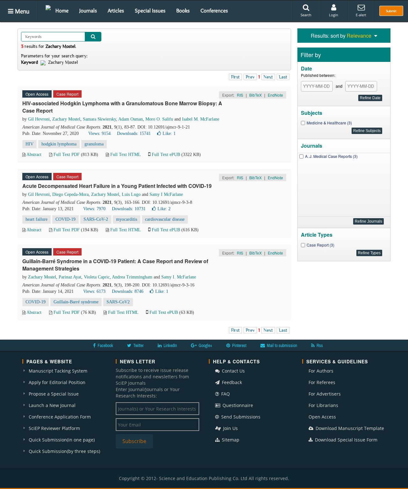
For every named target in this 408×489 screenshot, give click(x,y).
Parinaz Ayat (70, 277)
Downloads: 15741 (134, 133)
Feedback (231, 382)
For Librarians (323, 405)
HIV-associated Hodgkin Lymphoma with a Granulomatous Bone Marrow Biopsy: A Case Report (122, 107)
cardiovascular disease (165, 219)
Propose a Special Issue (54, 394)
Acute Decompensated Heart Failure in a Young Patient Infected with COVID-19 (117, 185)
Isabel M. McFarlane (200, 119)
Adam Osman (130, 119)
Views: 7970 (94, 208)
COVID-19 (65, 219)
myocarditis (126, 219)
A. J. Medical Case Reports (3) (331, 156)
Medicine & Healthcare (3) (329, 122)
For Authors (321, 371)
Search (306, 14)
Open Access (322, 417)
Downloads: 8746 (127, 291)
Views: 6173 (94, 291)
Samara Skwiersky (99, 119)
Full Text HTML (125, 154)
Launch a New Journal (52, 405)
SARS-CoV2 (118, 302)
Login (333, 14)
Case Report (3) (320, 245)
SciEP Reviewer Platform (54, 428)
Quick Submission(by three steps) (64, 451)
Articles (116, 10)
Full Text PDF (67, 154)
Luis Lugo (131, 194)
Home (62, 10)
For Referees (322, 382)
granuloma (94, 144)
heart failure (36, 219)
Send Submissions (240, 417)
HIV (29, 144)
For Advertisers (325, 394)
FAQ (225, 394)
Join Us (230, 428)
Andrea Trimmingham (132, 277)
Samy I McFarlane (166, 194)
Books (183, 10)
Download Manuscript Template (349, 428)
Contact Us (233, 371)
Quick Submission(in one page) (62, 440)
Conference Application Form (60, 417)
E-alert (361, 14)
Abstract (33, 154)
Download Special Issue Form (345, 440)
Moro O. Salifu (159, 119)
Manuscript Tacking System (58, 371)
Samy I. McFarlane (178, 277)
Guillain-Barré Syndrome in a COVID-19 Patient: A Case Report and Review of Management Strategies (115, 264)
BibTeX (255, 95)
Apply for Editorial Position (57, 382)
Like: (169, 133)
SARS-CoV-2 (96, 219)
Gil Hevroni (39, 119)
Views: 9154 (99, 133)
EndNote (275, 95)
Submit (391, 11)
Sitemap (230, 440)
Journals (88, 10)
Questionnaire (237, 405)
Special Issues (150, 10)
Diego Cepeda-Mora (70, 194)
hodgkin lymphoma (58, 144)
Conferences (214, 10)
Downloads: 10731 (129, 208)
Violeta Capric (97, 277)
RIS (240, 95)
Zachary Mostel (66, 119)
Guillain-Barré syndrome (76, 302)
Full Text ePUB (166, 154)
